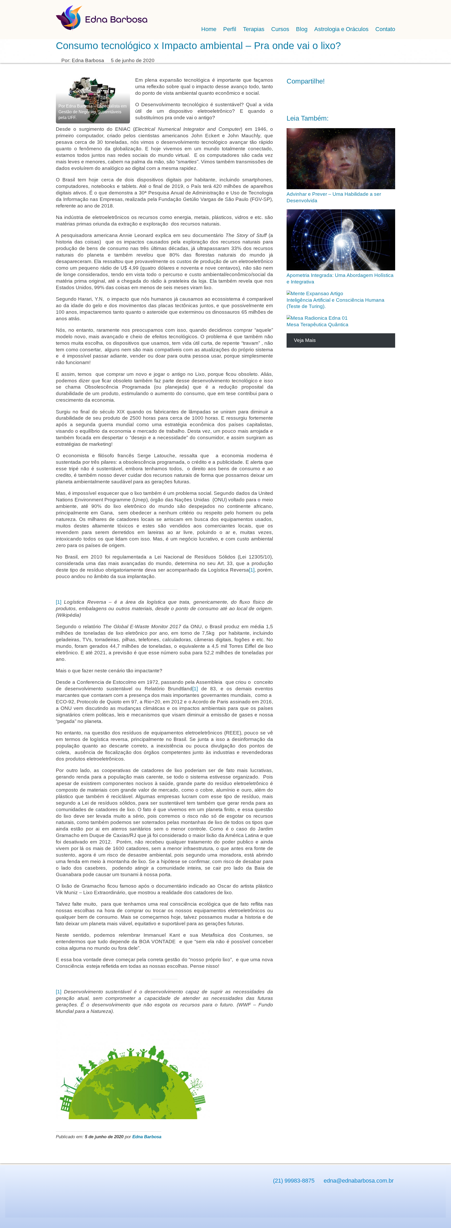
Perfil (229, 29)
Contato (385, 29)
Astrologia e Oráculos (341, 29)
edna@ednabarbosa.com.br (359, 1180)
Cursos (280, 29)
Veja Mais (305, 340)
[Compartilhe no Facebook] (292, 98)
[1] (251, 570)
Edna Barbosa (146, 1136)
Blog (301, 29)
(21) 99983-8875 (293, 1180)
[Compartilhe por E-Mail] (338, 98)
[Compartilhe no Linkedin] (315, 98)
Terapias (253, 29)
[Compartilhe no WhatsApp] (326, 98)
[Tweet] (303, 98)
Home (208, 29)
